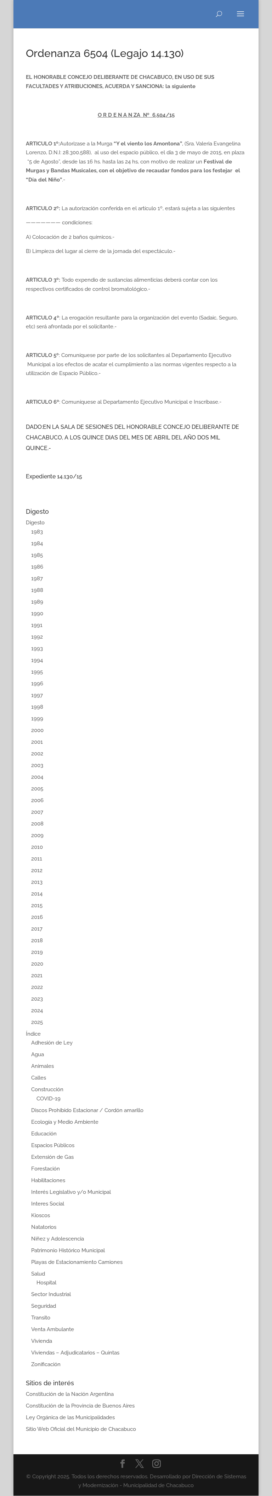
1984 (37, 543)
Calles (38, 1078)
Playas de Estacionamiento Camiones (77, 1262)
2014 (36, 894)
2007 (37, 812)
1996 (37, 683)
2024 (37, 1010)
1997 (37, 695)
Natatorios (43, 1227)
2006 (37, 800)
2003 (37, 765)
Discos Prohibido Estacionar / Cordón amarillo (87, 1110)
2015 (36, 905)
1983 (37, 532)
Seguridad (43, 1306)
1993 (37, 648)
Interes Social (47, 1204)
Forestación (45, 1169)
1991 (36, 625)
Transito (40, 1317)
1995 (37, 672)
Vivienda (41, 1341)
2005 (37, 789)
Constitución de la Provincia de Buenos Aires (80, 1406)
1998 (37, 707)
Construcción (47, 1089)
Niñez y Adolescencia (57, 1239)
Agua (37, 1054)
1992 (37, 637)
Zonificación (46, 1364)
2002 (37, 753)
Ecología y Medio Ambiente (64, 1122)
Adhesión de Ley (52, 1043)
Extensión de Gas (52, 1157)
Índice (33, 1034)
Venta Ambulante (52, 1329)
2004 (37, 777)
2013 (36, 882)
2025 (37, 1022)
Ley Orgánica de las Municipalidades (70, 1417)
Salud (38, 1274)
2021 (36, 975)
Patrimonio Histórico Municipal (68, 1250)
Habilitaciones (48, 1180)
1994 (37, 660)
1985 (37, 555)
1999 (37, 718)
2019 (37, 952)
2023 (37, 999)
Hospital (46, 1282)
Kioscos (40, 1215)
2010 (37, 847)
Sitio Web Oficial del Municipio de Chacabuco (81, 1429)
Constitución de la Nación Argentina (70, 1394)
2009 (37, 835)
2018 (37, 940)
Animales (42, 1066)
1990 (37, 613)
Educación (44, 1133)
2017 (36, 929)
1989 (37, 602)
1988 (37, 590)
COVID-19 (48, 1098)
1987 (37, 578)
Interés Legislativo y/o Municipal (71, 1192)
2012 (36, 870)
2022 (37, 987)
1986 (37, 567)
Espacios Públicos (52, 1145)
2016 (37, 917)
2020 (37, 964)
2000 (37, 730)
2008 (37, 824)
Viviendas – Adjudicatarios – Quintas (75, 1353)
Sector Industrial (51, 1294)
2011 (36, 859)
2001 (37, 742)
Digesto (35, 522)
